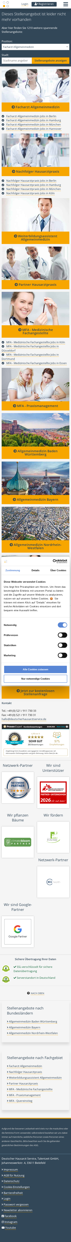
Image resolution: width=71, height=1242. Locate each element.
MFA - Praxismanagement (37, 406)
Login (24, 4)
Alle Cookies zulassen (35, 669)
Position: (7, 41)
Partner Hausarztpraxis (37, 284)
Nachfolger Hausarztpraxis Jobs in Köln (30, 193)
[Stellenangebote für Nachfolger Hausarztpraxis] (35, 150)
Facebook (11, 1216)
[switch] (62, 635)
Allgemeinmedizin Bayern (37, 499)
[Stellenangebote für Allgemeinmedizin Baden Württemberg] (35, 430)
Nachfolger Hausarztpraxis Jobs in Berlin (31, 180)
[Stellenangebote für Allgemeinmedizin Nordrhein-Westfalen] (35, 523)
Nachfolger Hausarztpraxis (37, 171)
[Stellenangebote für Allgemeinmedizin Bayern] (35, 478)
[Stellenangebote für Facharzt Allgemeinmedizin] (35, 86)
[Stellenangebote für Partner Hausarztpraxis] (35, 263)
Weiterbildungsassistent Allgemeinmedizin (37, 238)
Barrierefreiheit (13, 1193)
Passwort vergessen (16, 1204)
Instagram (11, 1222)
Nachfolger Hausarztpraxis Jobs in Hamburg (33, 185)
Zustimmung (12, 570)
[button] (65, 5)
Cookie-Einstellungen (17, 1187)
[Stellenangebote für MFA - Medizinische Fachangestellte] (35, 308)
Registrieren (46, 4)
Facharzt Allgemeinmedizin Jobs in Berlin (31, 116)
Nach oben (37, 993)
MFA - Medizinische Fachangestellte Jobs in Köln (35, 342)
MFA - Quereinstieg (20, 1101)
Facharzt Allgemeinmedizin (37, 107)
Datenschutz (11, 1181)
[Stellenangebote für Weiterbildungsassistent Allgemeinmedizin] (35, 215)
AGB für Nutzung (14, 1175)
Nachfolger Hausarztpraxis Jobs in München (33, 189)
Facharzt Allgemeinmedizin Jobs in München (33, 124)
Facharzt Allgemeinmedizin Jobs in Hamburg (33, 120)
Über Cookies (58, 570)
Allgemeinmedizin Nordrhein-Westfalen (37, 546)
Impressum (11, 1169)
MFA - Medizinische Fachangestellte (37, 331)
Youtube (10, 1227)
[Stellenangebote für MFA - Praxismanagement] (35, 384)
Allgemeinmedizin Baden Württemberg (37, 452)
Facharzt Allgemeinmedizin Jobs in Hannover (33, 129)
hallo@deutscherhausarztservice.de (24, 719)
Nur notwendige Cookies (35, 678)
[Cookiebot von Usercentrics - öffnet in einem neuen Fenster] (52, 561)
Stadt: (5, 55)
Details (36, 570)
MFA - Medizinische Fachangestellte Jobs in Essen (36, 363)
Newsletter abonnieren (18, 1210)
